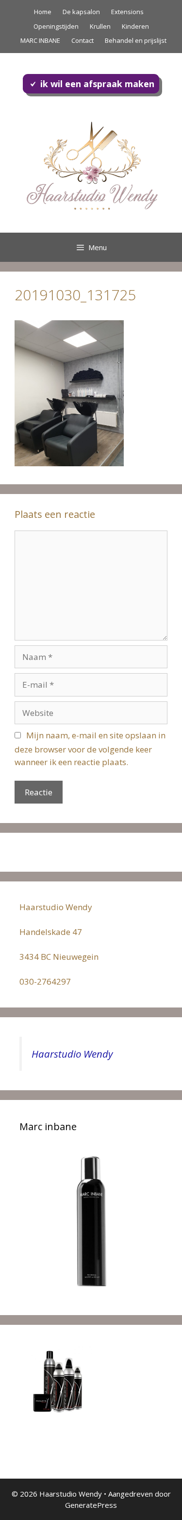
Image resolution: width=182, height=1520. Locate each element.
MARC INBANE (40, 40)
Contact (82, 40)
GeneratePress (91, 1505)
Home (42, 11)
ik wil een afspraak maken (97, 84)
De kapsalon (81, 11)
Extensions (127, 11)
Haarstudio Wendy (72, 1054)
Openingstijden (56, 26)
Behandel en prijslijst (135, 40)
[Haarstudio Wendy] (91, 164)
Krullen (100, 26)
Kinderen (135, 26)
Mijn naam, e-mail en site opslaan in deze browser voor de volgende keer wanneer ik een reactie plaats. (90, 749)
